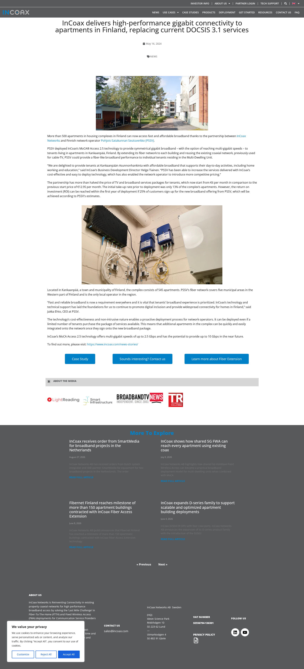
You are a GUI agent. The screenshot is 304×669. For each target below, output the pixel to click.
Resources (265, 12)
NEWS (153, 56)
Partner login (245, 3)
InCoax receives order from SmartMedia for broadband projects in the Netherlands (104, 445)
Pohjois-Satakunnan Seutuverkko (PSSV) (127, 141)
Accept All (69, 654)
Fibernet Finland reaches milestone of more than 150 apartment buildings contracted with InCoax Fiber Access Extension (102, 509)
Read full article (81, 477)
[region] (45, 641)
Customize (23, 654)
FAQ (297, 12)
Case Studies (190, 12)
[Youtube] (245, 632)
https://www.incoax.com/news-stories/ (112, 344)
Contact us (283, 12)
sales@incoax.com (116, 631)
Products (208, 12)
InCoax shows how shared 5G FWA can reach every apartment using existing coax (194, 445)
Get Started (247, 12)
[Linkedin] (235, 632)
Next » (162, 564)
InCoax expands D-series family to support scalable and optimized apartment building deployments (198, 507)
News (155, 12)
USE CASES (169, 12)
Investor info (200, 3)
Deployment (227, 12)
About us (221, 3)
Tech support (270, 3)
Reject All (46, 654)
